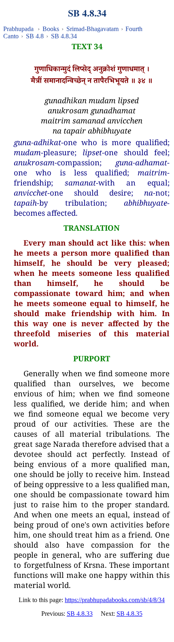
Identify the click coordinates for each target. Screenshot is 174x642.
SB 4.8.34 (64, 36)
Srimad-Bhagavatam (92, 28)
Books (50, 28)
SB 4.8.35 (129, 613)
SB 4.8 (35, 36)
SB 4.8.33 (80, 613)
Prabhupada (18, 28)
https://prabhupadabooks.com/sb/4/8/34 (115, 599)
